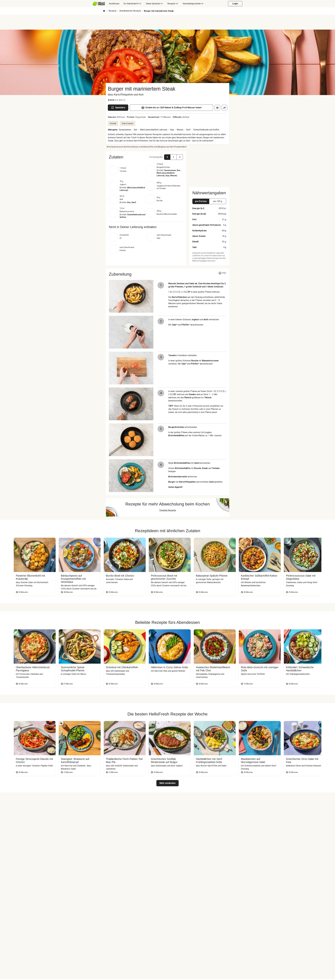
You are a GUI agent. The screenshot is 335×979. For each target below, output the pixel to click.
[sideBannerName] (209, 167)
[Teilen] (224, 107)
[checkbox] (109, 100)
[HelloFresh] (99, 4)
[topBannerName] (167, 22)
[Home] (104, 11)
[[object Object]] (217, 107)
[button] (146, 157)
